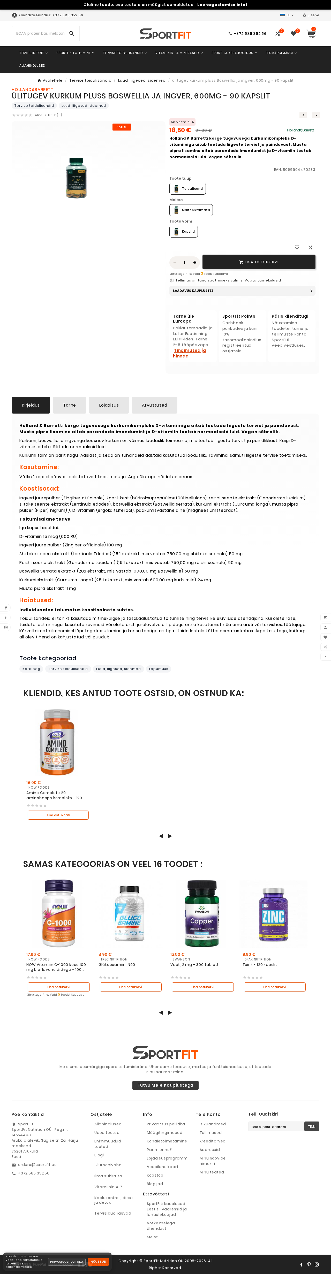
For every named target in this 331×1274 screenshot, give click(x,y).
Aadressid (210, 1149)
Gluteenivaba (108, 1165)
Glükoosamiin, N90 (117, 964)
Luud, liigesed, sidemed (84, 105)
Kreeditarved (213, 1141)
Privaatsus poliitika (166, 1124)
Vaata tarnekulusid (263, 280)
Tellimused (211, 1132)
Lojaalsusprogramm (167, 1158)
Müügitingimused (164, 1132)
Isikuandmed (213, 1124)
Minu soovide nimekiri (213, 1161)
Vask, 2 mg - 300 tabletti (195, 964)
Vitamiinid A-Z (108, 1186)
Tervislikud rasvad (112, 1213)
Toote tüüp (180, 178)
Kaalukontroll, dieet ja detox (113, 1200)
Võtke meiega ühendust (161, 1225)
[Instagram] (317, 1264)
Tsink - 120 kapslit (260, 964)
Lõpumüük (158, 668)
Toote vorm (180, 221)
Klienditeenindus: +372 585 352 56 (51, 15)
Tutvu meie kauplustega (166, 1085)
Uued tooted (107, 1132)
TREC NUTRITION (114, 959)
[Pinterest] (309, 1264)
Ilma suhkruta (108, 1176)
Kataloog (31, 668)
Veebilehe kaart (162, 1166)
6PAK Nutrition (258, 959)
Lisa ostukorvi (58, 815)
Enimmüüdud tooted (107, 1144)
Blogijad (155, 1183)
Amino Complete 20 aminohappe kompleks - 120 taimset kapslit (54, 795)
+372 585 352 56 (34, 1173)
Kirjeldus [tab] (31, 405)
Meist (152, 1237)
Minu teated (212, 1172)
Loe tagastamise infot (222, 4)
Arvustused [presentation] (154, 405)
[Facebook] (301, 1264)
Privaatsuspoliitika (66, 1261)
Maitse (176, 199)
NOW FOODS (39, 787)
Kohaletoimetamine (167, 1141)
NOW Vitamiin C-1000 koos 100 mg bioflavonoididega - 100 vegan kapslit (56, 967)
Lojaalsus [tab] (109, 405)
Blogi (99, 1155)
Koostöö (155, 1175)
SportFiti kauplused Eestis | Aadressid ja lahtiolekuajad (167, 1209)
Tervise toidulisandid (34, 105)
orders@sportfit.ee (37, 1164)
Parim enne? (159, 1149)
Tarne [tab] (69, 405)
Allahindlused (108, 1124)
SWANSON (181, 959)
